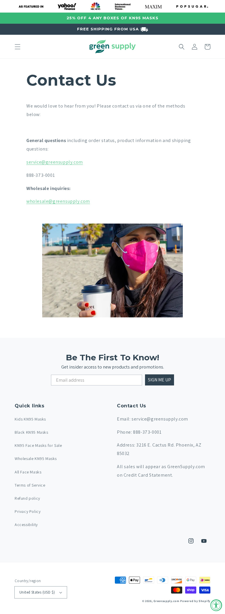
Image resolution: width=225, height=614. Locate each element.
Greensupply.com (167, 601)
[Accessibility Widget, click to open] (216, 605)
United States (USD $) (37, 592)
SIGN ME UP (159, 380)
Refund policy (27, 498)
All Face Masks (28, 472)
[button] (17, 46)
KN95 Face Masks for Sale (38, 445)
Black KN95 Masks (31, 432)
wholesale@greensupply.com (58, 201)
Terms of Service (30, 485)
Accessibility (26, 524)
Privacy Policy (27, 511)
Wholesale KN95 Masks (36, 458)
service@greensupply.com (54, 162)
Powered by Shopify (195, 601)
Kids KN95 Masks (30, 419)
